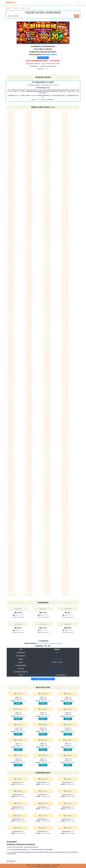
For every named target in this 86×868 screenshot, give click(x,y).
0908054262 (67, 624)
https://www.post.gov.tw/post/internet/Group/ (49, 643)
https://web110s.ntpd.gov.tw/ (57, 659)
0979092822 (19, 740)
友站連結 (43, 865)
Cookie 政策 (52, 865)
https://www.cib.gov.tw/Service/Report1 (57, 668)
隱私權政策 (47, 865)
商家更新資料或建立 (43, 57)
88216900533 (68, 740)
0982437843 (19, 815)
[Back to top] (84, 861)
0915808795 (44, 693)
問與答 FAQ (34, 865)
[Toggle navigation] (78, 2)
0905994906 (44, 740)
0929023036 (18, 609)
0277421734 (43, 624)
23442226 (68, 693)
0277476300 (67, 609)
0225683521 (68, 815)
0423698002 (44, 709)
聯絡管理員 (57, 865)
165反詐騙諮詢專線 (36, 678)
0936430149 (44, 803)
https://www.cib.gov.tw (57, 665)
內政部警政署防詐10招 (48, 678)
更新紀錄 (39, 865)
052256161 (19, 803)
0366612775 (19, 828)
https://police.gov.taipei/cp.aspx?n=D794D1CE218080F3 (57, 671)
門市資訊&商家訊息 (51, 54)
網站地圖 (43, 866)
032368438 (19, 791)
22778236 (19, 693)
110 (55, 652)
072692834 (69, 779)
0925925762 (68, 709)
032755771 (69, 803)
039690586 (44, 724)
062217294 (44, 815)
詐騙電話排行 (28, 865)
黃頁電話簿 (10, 2)
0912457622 (19, 755)
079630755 (69, 791)
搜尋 (76, 16)
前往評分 (18, 703)
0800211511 (57, 655)
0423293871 (68, 724)
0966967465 (44, 779)
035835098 (69, 828)
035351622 (19, 779)
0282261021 (43, 609)
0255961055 (44, 755)
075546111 (19, 724)
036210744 (44, 791)
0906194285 (68, 755)
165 (58, 652)
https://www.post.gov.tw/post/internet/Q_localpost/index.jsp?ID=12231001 (39, 675)
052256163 (44, 828)
